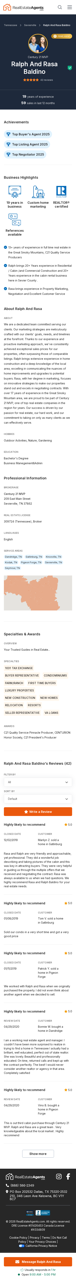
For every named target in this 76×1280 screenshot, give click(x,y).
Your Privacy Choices (42, 1241)
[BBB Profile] (42, 1213)
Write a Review (40, 812)
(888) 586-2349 (22, 1185)
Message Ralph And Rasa (41, 1262)
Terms (46, 1237)
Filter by (10, 774)
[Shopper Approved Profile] (30, 1213)
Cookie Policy (18, 1237)
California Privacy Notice (41, 1245)
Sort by (9, 791)
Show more (38, 1154)
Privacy (34, 1237)
